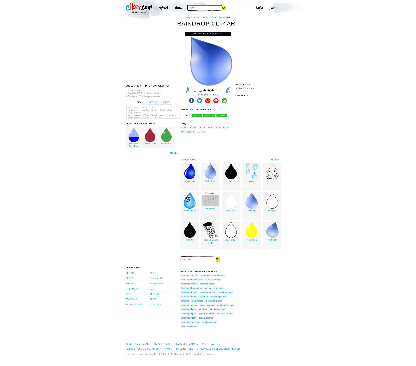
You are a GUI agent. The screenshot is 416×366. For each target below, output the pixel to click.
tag (204, 344)
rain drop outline (207, 292)
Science (155, 294)
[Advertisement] (153, 56)
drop (213, 17)
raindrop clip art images (192, 301)
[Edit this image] (228, 90)
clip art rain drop (213, 279)
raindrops (188, 132)
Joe (209, 34)
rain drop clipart (188, 309)
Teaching (131, 299)
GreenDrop (166, 143)
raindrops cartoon (189, 284)
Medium (153, 102)
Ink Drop (190, 240)
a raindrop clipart (214, 301)
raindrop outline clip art (192, 279)
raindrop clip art (209, 322)
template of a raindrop (191, 288)
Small (140, 102)
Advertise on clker (138, 344)
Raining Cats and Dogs (210, 241)
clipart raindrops (207, 305)
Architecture (134, 304)
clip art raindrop (206, 313)
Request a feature (186, 344)
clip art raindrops (189, 296)
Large (165, 102)
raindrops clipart (188, 318)
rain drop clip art (188, 313)
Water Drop (190, 181)
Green (153, 299)
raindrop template (225, 305)
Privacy (167, 349)
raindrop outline (188, 326)
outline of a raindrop (214, 288)
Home (189, 17)
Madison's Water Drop (134, 144)
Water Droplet (231, 240)
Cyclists (155, 304)
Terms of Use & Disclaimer (142, 349)
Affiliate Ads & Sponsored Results (219, 349)
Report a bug (162, 344)
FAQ (212, 344)
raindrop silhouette (190, 275)
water (251, 181)
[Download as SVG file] (187, 90)
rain (205, 17)
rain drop (203, 309)
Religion (131, 273)
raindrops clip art (224, 313)
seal (210, 127)
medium (209, 115)
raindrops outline (189, 305)
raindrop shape (207, 284)
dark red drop (150, 143)
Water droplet (190, 211)
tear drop (272, 211)
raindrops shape (225, 292)
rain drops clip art (217, 309)
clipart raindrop (206, 318)
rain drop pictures (189, 292)
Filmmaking (156, 278)
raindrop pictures (219, 296)
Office (130, 278)
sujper (201, 132)
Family (129, 283)
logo (197, 17)
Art (152, 273)
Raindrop (272, 240)
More (173, 153)
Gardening (156, 283)
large (221, 115)
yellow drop (252, 240)
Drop (231, 181)
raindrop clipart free (190, 322)
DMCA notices (184, 349)
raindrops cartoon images (213, 275)
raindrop (222, 127)
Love (128, 294)
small (197, 115)
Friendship (132, 289)
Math (153, 289)
